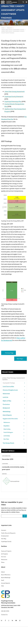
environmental (14, 467)
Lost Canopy (7, 435)
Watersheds (6, 393)
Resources (4, 559)
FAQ (2, 586)
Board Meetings (5, 577)
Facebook (5, 620)
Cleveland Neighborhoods (10, 390)
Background (6, 408)
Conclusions (6, 404)
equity (22, 467)
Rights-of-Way (7, 401)
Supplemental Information (10, 418)
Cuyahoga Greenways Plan (12, 101)
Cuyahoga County (6, 541)
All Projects (4, 554)
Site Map (3, 538)
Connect (3, 530)
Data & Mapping (14, 481)
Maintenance (7, 422)
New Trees (6, 439)
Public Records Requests (8, 533)
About (3, 572)
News (2, 562)
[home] (5, 593)
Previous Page (8, 353)
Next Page (20, 358)
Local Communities (8, 386)
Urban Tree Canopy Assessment (14, 91)
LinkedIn (12, 620)
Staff (2, 580)
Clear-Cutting (7, 429)
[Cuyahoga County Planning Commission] (9, 2)
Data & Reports (7, 415)
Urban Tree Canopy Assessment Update (13, 378)
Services (3, 556)
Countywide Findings (9, 383)
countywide (5, 467)
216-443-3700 (5, 611)
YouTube (16, 620)
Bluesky (2, 620)
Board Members (5, 574)
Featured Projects (6, 551)
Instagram (9, 620)
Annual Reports (5, 583)
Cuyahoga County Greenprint (13, 96)
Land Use (5, 397)
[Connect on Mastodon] (19, 620)
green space (6, 469)
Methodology (6, 411)
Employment (5, 536)
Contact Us (4, 614)
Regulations (6, 425)
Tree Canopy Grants (8, 443)
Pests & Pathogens (8, 432)
